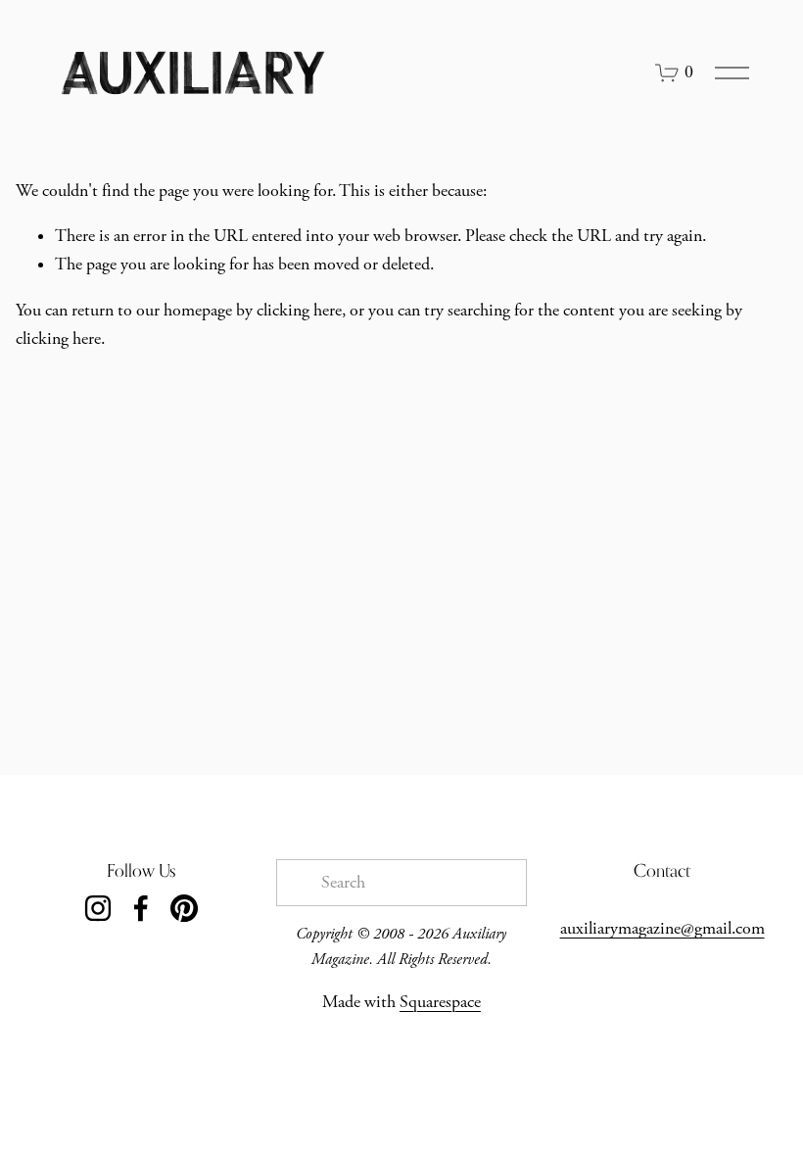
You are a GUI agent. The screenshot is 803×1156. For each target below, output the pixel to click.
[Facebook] (141, 908)
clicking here (299, 310)
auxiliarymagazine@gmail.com (662, 928)
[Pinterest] (184, 908)
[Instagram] (98, 908)
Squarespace (440, 1002)
